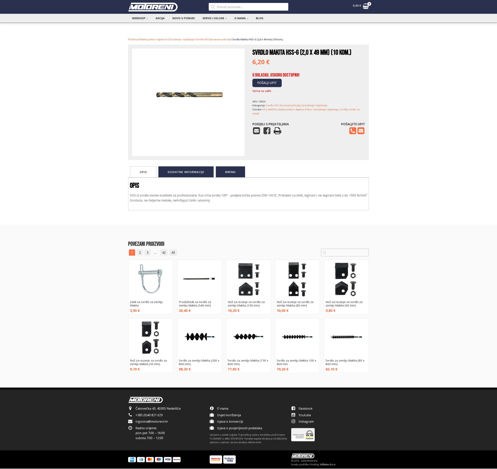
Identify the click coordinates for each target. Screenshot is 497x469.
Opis (143, 172)
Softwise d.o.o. (328, 464)
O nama (240, 18)
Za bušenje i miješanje (181, 39)
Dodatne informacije (186, 172)
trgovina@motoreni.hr (152, 421)
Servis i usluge (213, 18)
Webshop (138, 18)
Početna (133, 39)
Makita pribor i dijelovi (153, 39)
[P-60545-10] (188, 144)
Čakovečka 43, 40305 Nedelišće (158, 408)
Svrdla (344, 109)
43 (173, 252)
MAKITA (272, 109)
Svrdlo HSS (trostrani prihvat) (213, 39)
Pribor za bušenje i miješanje (322, 109)
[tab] (143, 171)
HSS (264, 109)
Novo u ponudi (183, 18)
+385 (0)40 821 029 (149, 415)
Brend (230, 172)
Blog (259, 18)
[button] (361, 7)
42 (164, 252)
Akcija (160, 18)
